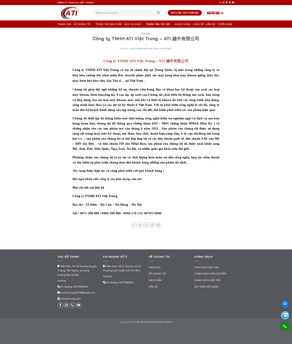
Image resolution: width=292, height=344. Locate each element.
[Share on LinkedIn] (158, 225)
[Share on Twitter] (140, 225)
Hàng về (198, 24)
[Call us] (72, 305)
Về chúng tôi (82, 24)
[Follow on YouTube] (233, 2)
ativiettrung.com (71, 298)
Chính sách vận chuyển (210, 273)
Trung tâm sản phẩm (108, 24)
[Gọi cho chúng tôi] (285, 328)
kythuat (167, 48)
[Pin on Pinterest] (152, 225)
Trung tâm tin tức (158, 24)
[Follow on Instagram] (223, 2)
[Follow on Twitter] (227, 2)
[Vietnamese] (209, 13)
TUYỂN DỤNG (225, 24)
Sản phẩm (155, 280)
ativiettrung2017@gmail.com (78, 292)
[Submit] (158, 13)
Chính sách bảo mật (206, 267)
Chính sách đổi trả (207, 280)
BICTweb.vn (166, 321)
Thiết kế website (143, 321)
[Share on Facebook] (134, 225)
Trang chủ (64, 24)
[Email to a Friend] (146, 225)
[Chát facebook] (285, 304)
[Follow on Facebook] (220, 2)
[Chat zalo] (285, 315)
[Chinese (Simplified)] (218, 13)
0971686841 (80, 286)
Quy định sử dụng (206, 286)
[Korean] (222, 13)
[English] (213, 13)
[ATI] (73, 12)
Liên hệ (210, 24)
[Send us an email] (230, 2)
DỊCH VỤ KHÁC (132, 24)
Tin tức (146, 33)
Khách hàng (183, 24)
